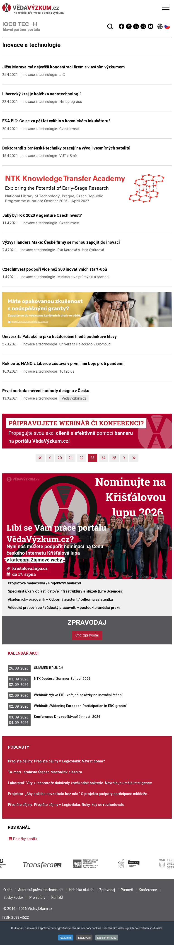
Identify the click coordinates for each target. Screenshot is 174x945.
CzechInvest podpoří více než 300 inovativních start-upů (54, 269)
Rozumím (66, 937)
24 (103, 458)
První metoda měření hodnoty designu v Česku (45, 390)
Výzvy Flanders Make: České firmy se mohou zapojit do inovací (61, 242)
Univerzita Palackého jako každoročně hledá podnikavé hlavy (59, 336)
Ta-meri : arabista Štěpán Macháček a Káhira (45, 772)
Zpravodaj (87, 622)
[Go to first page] (40, 458)
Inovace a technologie (39, 74)
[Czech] (167, 26)
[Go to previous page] (50, 458)
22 (82, 458)
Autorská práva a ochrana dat (40, 890)
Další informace (106, 937)
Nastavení (84, 937)
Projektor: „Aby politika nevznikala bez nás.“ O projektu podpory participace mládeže (77, 794)
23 (92, 458)
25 (114, 458)
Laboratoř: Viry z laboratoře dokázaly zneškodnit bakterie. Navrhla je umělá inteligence (80, 783)
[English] (160, 26)
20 (60, 458)
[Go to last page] (133, 458)
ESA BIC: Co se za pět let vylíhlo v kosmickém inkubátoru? (56, 120)
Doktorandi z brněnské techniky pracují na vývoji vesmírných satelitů (66, 148)
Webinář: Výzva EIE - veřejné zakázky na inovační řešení (78, 695)
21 (71, 458)
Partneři (127, 890)
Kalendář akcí (23, 653)
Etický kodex (13, 897)
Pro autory (37, 897)
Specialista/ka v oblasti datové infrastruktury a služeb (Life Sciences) (65, 591)
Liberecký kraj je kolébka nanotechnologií (41, 94)
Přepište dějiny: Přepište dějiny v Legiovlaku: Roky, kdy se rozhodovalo (66, 805)
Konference (148, 890)
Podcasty (18, 747)
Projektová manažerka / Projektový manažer (44, 583)
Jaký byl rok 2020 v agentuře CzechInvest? (42, 215)
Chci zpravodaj (87, 635)
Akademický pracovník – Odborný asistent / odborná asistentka (60, 599)
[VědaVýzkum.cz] (85, 7)
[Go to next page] (124, 458)
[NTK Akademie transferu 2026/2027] (87, 188)
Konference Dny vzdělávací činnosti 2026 (67, 717)
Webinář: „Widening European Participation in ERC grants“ (80, 706)
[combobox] (78, 15)
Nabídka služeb (81, 890)
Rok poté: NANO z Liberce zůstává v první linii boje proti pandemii (63, 363)
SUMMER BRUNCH (48, 668)
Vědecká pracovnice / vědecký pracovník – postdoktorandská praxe (64, 607)
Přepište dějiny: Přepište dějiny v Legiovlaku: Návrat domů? (56, 761)
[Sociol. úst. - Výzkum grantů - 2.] (87, 309)
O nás (7, 890)
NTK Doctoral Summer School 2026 (62, 679)
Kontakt (57, 897)
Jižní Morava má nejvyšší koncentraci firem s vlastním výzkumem (63, 67)
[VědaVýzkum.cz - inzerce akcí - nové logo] (87, 431)
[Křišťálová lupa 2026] (87, 526)
